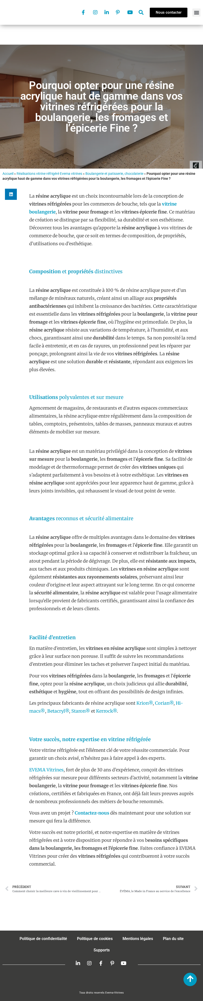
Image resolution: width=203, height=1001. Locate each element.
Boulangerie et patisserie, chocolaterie (114, 174)
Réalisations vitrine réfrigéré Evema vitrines (49, 174)
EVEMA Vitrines (46, 770)
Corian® (164, 703)
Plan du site (173, 938)
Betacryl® (58, 711)
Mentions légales (138, 938)
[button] (196, 12)
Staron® (80, 711)
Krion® (144, 703)
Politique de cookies (95, 938)
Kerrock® (106, 711)
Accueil (7, 174)
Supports (102, 950)
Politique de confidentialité (43, 938)
